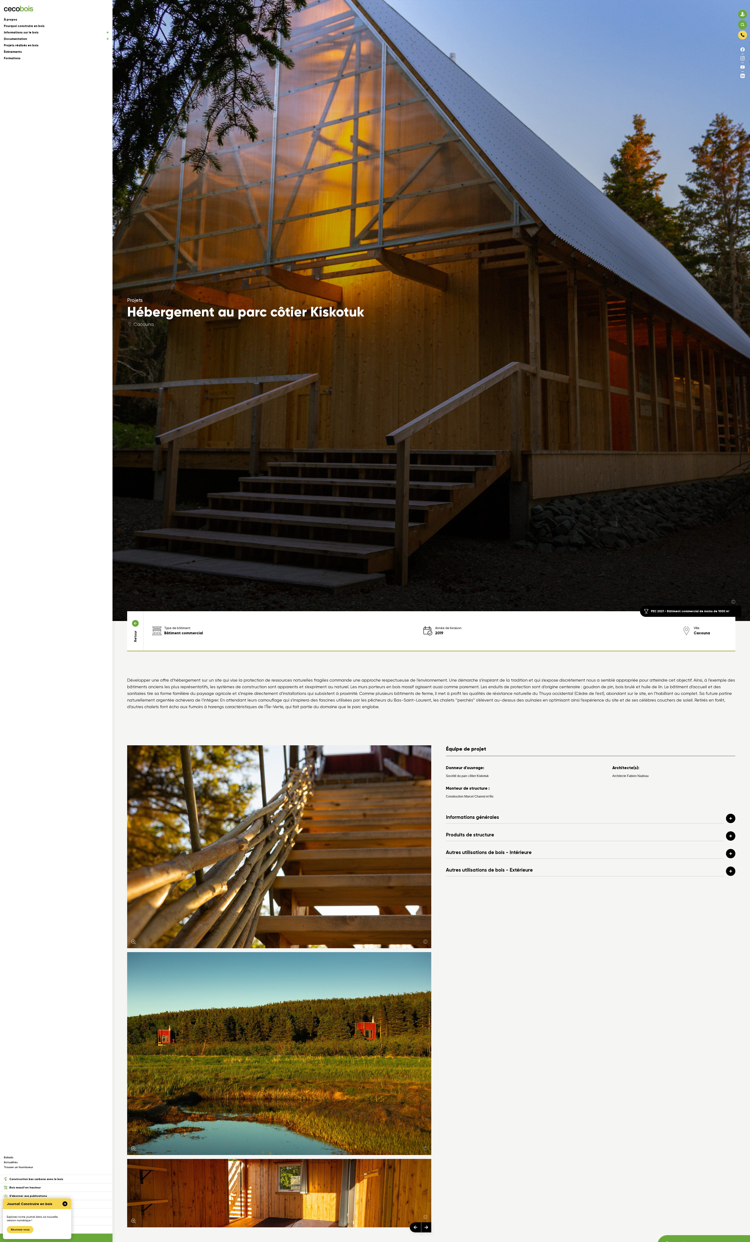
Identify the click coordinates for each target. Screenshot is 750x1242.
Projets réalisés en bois (21, 45)
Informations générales (472, 817)
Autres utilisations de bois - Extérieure (489, 870)
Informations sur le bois (21, 32)
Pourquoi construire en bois (24, 26)
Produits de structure (470, 835)
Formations (12, 58)
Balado (8, 1157)
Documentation (15, 39)
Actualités (11, 1162)
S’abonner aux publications (28, 1196)
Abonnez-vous (20, 1229)
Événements (13, 52)
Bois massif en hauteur (25, 1187)
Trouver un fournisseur (18, 1167)
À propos (10, 19)
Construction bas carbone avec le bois (36, 1179)
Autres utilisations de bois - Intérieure (489, 852)
